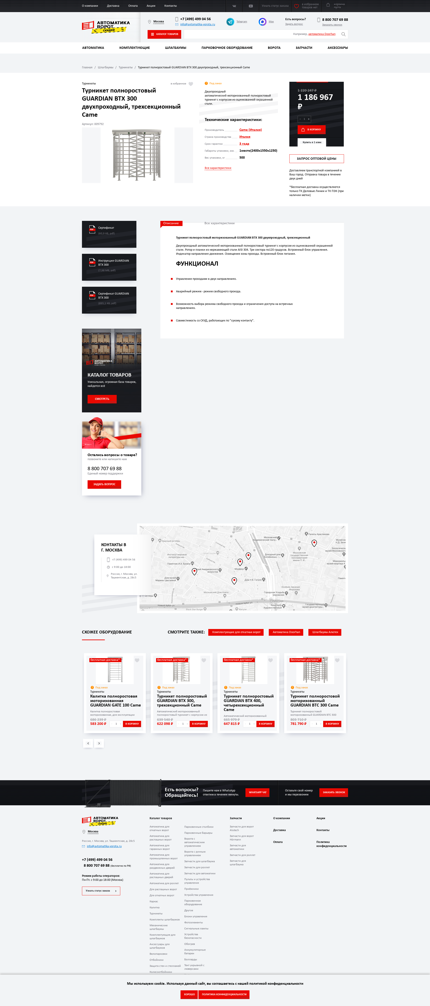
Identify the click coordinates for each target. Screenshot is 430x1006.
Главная (87, 67)
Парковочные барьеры (198, 833)
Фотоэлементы (193, 922)
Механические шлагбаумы (159, 927)
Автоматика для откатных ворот (159, 828)
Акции (151, 6)
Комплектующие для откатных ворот (236, 632)
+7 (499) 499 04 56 (195, 19)
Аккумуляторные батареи (195, 951)
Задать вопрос (294, 24)
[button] (88, 743)
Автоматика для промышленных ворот (164, 856)
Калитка (154, 907)
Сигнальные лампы (196, 928)
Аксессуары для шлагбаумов (160, 946)
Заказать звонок (332, 24)
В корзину (314, 129)
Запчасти (304, 48)
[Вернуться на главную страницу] (111, 27)
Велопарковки (158, 953)
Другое (188, 910)
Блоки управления (195, 916)
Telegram (241, 21)
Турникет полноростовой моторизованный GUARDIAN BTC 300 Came (315, 701)
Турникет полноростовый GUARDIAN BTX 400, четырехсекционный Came (249, 703)
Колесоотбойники (161, 972)
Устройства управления (198, 895)
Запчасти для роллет (197, 867)
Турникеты (126, 67)
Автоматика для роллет (164, 883)
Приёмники (191, 889)
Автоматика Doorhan (286, 632)
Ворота (274, 48)
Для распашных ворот (163, 889)
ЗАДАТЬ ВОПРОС (104, 484)
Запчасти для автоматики (199, 873)
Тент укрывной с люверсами (194, 967)
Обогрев (189, 944)
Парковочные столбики (198, 826)
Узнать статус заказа (98, 891)
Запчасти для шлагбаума (199, 861)
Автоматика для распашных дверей (161, 875)
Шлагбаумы (175, 48)
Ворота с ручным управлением (195, 853)
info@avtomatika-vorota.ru (197, 24)
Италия (244, 137)
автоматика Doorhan (321, 34)
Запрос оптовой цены (316, 159)
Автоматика (93, 48)
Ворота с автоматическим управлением (194, 842)
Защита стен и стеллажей (165, 966)
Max (271, 21)
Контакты (170, 6)
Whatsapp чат (258, 792)
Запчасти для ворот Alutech (242, 828)
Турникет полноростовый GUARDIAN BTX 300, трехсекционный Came (182, 701)
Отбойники (156, 960)
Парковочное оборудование (227, 48)
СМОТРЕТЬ (102, 399)
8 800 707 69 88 (335, 20)
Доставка (113, 6)
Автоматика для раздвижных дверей (162, 866)
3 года (244, 144)
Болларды (190, 959)
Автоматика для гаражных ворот (160, 847)
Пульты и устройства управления (197, 881)
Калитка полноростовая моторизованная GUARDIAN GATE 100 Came (115, 701)
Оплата (133, 6)
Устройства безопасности (193, 936)
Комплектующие (134, 48)
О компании (90, 6)
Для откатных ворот (162, 895)
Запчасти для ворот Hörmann (242, 838)
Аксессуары (338, 48)
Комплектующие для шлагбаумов (162, 936)
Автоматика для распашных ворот (161, 838)
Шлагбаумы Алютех (325, 632)
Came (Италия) (250, 130)
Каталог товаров (167, 34)
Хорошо (189, 994)
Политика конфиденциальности (331, 844)
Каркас (154, 901)
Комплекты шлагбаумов (165, 919)
